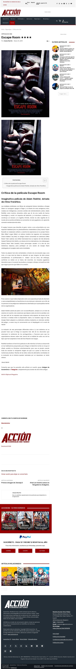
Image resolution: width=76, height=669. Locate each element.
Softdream (14, 667)
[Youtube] (71, 3)
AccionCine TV (7, 639)
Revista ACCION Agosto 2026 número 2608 (9, 528)
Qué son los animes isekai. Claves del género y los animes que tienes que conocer (41, 582)
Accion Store (15, 639)
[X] (66, 3)
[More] (65, 459)
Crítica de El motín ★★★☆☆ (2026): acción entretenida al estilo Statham (66, 79)
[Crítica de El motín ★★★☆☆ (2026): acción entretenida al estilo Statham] (55, 77)
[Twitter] (16, 646)
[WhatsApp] (69, 3)
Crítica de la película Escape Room (15, 183)
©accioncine (5, 423)
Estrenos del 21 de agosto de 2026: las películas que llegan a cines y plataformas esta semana (25, 581)
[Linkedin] (62, 3)
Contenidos (9, 525)
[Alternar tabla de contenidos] (44, 180)
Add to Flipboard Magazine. (9, 374)
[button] (57, 21)
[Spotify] (10, 651)
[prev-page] (2, 589)
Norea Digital (23, 639)
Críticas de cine (17, 29)
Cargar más (62, 94)
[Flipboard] (37, 646)
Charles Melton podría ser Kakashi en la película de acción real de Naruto (9, 583)
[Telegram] (64, 3)
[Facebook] (57, 3)
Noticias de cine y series (9, 579)
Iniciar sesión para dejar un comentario (14, 474)
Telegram (14, 369)
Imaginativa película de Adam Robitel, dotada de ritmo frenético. (26, 186)
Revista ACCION (6, 446)
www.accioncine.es (13, 634)
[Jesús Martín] (7, 495)
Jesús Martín (8, 41)
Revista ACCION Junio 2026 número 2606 (41, 528)
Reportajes (8, 29)
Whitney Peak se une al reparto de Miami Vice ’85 (67, 87)
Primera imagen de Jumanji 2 (12, 483)
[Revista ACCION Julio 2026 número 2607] (25, 520)
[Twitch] (5, 651)
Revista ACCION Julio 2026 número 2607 (25, 528)
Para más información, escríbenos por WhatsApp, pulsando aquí (25, 545)
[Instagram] (59, 3)
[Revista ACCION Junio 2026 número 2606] (41, 520)
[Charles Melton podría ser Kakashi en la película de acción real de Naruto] (9, 576)
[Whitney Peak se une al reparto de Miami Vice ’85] (55, 86)
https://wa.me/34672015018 (61, 628)
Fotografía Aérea (32, 639)
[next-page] (6, 589)
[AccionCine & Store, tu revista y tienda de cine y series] (11, 12)
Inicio (2, 29)
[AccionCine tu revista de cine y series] (39, 603)
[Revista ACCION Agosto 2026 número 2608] (9, 520)
